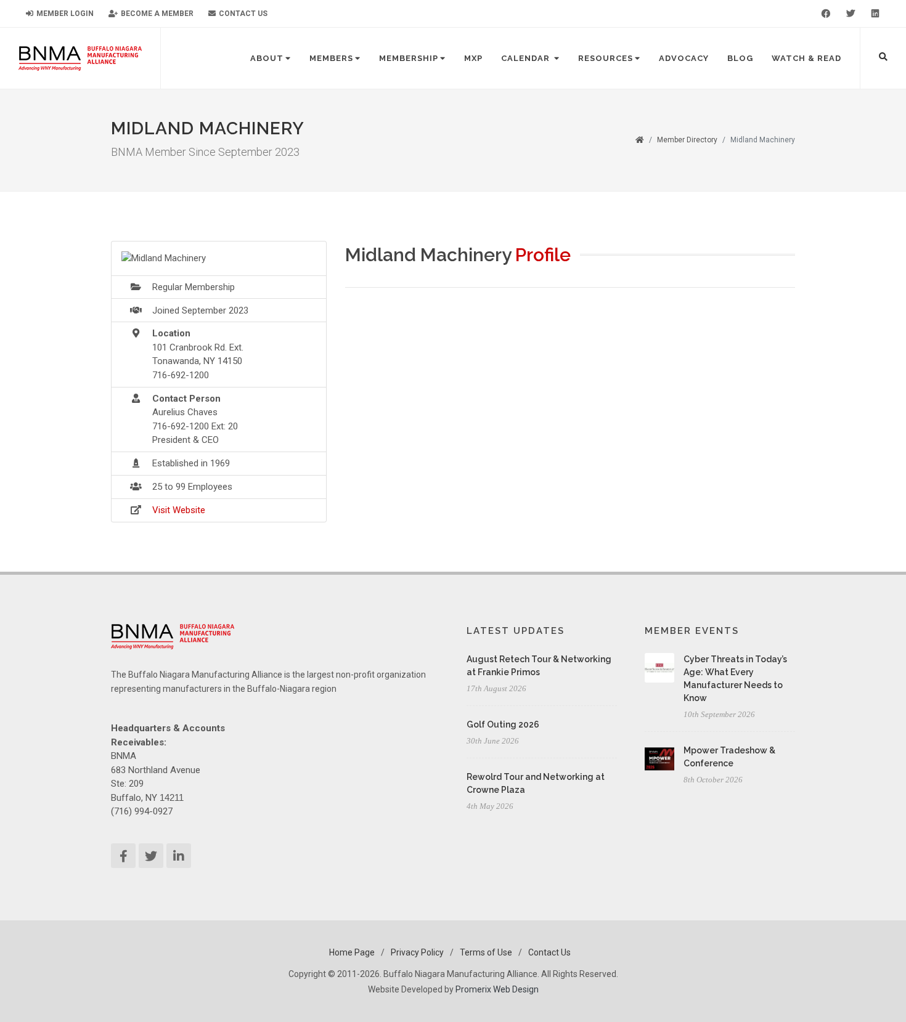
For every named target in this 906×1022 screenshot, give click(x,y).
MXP (473, 58)
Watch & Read (806, 58)
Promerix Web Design (497, 989)
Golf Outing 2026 (503, 724)
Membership (408, 58)
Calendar (526, 58)
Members (331, 58)
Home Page (352, 952)
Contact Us (242, 13)
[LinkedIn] (875, 13)
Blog (740, 58)
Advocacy (684, 58)
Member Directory (687, 140)
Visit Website (178, 510)
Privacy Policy (417, 952)
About (267, 58)
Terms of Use (486, 952)
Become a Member (156, 13)
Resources (605, 58)
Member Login (64, 13)
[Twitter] (850, 13)
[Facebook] (826, 13)
